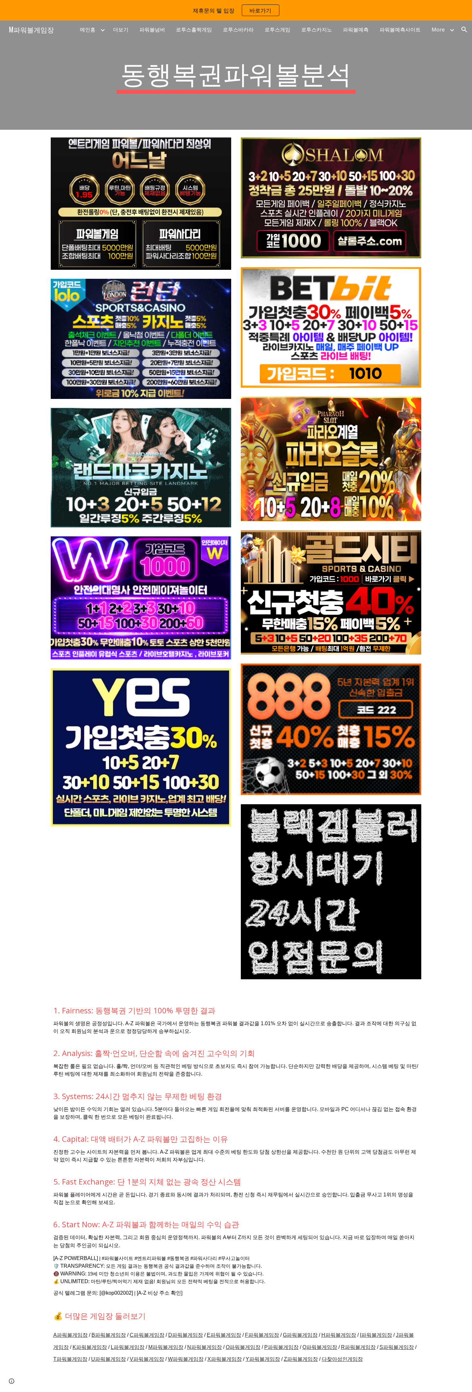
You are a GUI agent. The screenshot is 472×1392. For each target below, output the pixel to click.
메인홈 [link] (87, 29)
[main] (236, 75)
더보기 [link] (120, 29)
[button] (464, 29)
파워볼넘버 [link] (152, 29)
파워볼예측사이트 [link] (400, 29)
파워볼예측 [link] (356, 29)
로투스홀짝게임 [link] (194, 29)
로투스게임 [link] (277, 29)
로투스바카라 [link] (238, 29)
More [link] (438, 29)
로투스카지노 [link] (316, 29)
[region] (236, 10)
